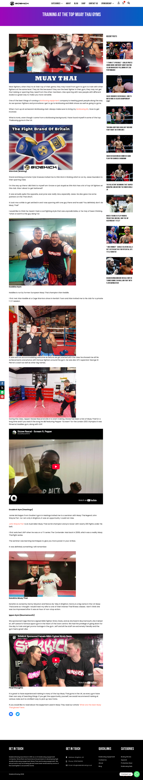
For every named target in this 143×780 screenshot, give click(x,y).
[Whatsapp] (137, 774)
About (68, 3)
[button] (57, 3)
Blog (76, 3)
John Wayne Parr (16, 524)
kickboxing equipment (49, 100)
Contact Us (93, 3)
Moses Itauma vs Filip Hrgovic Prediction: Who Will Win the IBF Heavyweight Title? (117, 218)
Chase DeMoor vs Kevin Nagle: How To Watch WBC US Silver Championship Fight (118, 98)
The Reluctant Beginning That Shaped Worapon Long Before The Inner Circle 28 (119, 187)
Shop (83, 3)
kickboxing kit (82, 109)
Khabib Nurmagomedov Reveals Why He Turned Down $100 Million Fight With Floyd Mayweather (119, 280)
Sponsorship (106, 3)
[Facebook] (11, 714)
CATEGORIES (55, 3)
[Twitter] (18, 714)
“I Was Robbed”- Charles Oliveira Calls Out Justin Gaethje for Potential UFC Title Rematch (119, 249)
